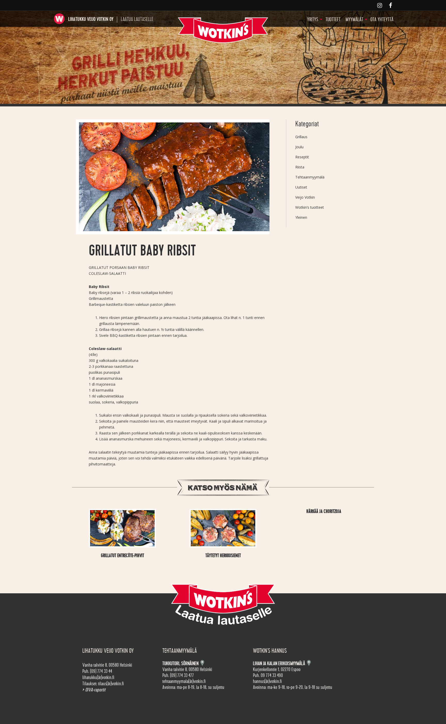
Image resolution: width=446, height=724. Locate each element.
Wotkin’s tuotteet (309, 207)
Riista (299, 167)
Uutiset (301, 187)
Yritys (312, 19)
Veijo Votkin (305, 197)
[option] (172, 176)
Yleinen (301, 217)
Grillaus (301, 136)
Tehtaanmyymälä (309, 177)
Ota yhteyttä (381, 19)
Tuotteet (332, 19)
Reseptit (302, 156)
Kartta (309, 663)
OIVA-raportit (93, 689)
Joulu (299, 146)
